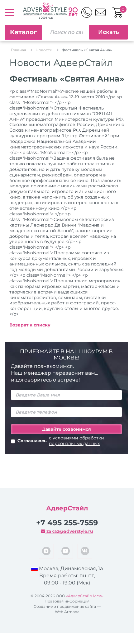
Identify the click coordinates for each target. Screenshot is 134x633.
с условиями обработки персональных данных (76, 440)
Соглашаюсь (60, 440)
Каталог (23, 32)
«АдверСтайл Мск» (84, 595)
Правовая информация (67, 601)
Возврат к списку (29, 325)
